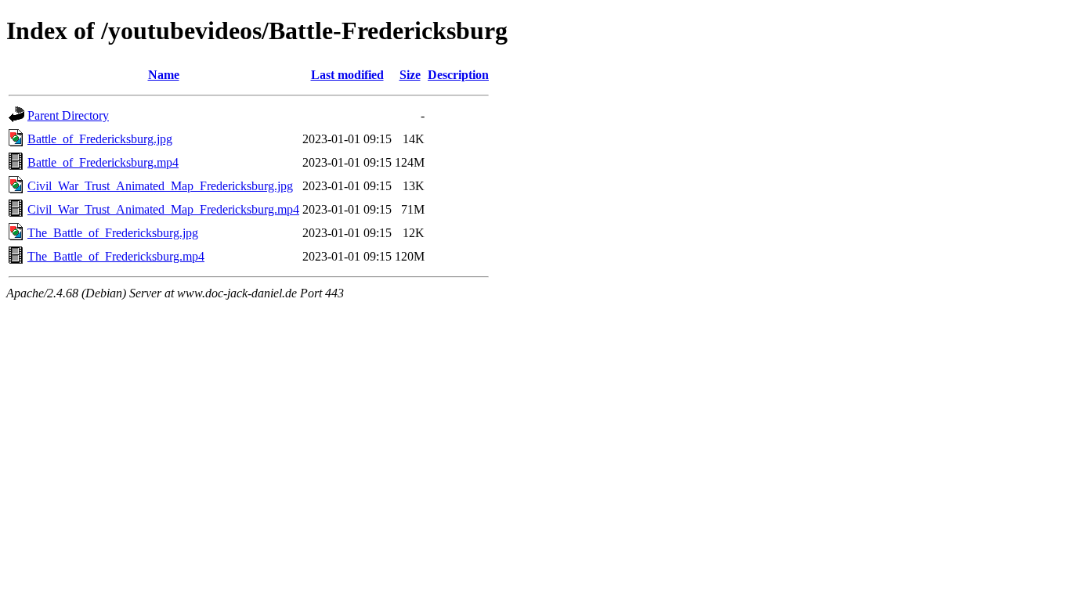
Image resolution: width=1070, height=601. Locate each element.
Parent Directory (68, 115)
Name (163, 74)
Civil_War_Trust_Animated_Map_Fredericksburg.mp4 (163, 209)
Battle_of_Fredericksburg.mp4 (103, 162)
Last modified (347, 74)
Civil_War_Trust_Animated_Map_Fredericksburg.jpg (160, 186)
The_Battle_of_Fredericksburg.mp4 (115, 256)
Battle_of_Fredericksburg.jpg (99, 139)
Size (410, 74)
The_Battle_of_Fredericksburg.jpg (112, 232)
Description (458, 74)
